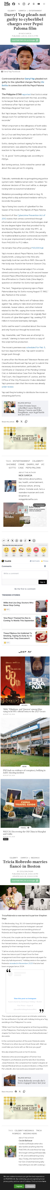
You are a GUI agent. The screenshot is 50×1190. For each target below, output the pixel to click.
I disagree (30, 1186)
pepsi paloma (33, 467)
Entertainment (35, 11)
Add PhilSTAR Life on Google (23, 40)
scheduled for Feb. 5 (35, 347)
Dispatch (22, 11)
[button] (44, 4)
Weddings (35, 858)
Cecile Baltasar (26, 871)
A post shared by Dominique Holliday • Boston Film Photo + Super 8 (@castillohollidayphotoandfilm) (25, 1005)
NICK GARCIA (26, 33)
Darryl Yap (30, 78)
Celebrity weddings (24, 1130)
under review (7, 386)
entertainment (21, 461)
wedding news (30, 1133)
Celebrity (11, 11)
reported (26, 94)
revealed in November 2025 (21, 963)
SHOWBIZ (11, 464)
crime (21, 464)
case (21, 467)
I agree (19, 1186)
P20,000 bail (37, 248)
